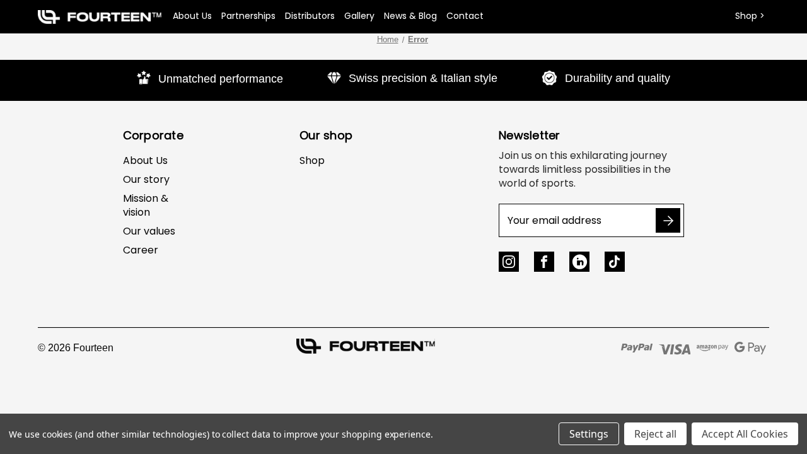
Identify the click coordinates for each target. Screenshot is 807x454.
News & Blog (410, 15)
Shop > (750, 15)
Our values (149, 231)
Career (140, 250)
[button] (99, 17)
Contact (465, 15)
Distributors (310, 15)
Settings (588, 434)
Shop (312, 160)
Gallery (359, 15)
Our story (146, 179)
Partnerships (248, 15)
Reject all (655, 434)
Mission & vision (145, 205)
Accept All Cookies (745, 434)
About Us (192, 15)
